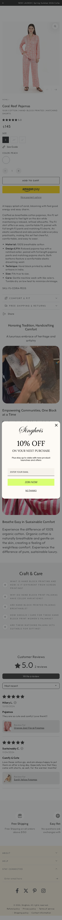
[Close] (56, 425)
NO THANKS (31, 491)
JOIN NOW (31, 482)
